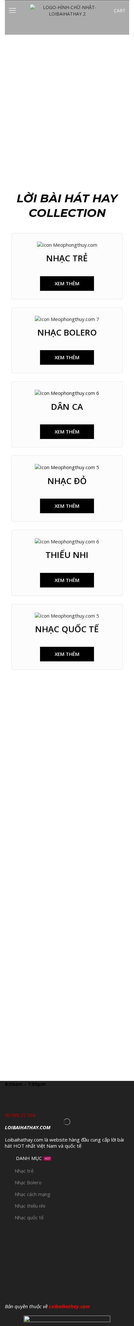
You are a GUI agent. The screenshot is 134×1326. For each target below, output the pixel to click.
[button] (67, 283)
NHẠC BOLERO (67, 332)
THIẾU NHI (67, 555)
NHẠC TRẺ (67, 258)
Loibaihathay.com (69, 1306)
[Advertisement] (67, 105)
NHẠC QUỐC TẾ (67, 629)
